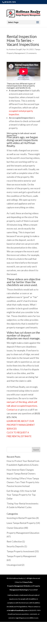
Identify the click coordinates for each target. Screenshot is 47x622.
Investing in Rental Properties (21, 518)
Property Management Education (23, 532)
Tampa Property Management (21, 556)
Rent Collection (14, 541)
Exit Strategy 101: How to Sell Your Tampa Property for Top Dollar (21, 495)
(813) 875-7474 (10, 2)
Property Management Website (18, 586)
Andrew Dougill (15, 49)
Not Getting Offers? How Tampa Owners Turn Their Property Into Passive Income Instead (23, 482)
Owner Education (15, 527)
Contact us (12, 409)
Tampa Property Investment (20, 551)
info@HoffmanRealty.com (17, 610)
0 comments (32, 53)
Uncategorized (14, 565)
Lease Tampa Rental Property (21, 523)
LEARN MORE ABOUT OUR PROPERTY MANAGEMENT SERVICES (21, 425)
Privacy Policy (27, 582)
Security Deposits (15, 546)
